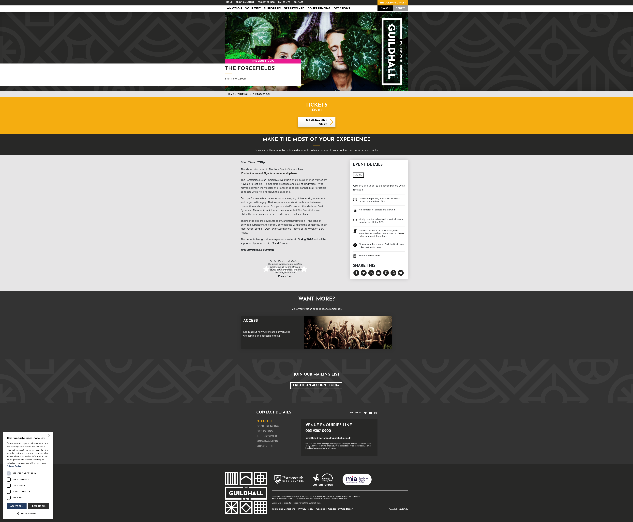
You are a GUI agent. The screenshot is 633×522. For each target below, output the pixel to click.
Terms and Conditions (283, 508)
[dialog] (28, 475)
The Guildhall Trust (393, 2)
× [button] (49, 435)
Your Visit (253, 8)
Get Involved (294, 8)
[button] (28, 513)
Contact (298, 2)
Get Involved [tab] (266, 436)
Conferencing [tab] (267, 426)
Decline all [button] (38, 506)
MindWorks (403, 509)
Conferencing (319, 8)
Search (385, 8)
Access (250, 321)
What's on (243, 94)
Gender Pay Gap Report (340, 508)
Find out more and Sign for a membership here (269, 173)
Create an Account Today (316, 385)
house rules (374, 255)
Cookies (320, 508)
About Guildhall (245, 2)
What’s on (234, 8)
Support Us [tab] (264, 446)
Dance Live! (284, 2)
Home (229, 2)
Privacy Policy (305, 508)
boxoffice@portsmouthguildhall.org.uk (328, 438)
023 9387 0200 (318, 431)
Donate (400, 8)
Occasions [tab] (264, 431)
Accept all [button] (16, 506)
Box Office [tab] (264, 421)
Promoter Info (266, 2)
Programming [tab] (267, 441)
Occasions (342, 8)
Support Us (272, 8)
